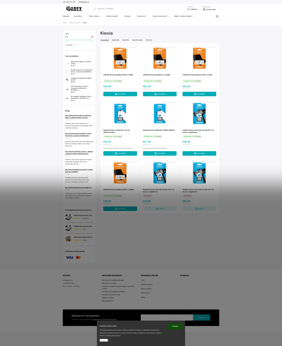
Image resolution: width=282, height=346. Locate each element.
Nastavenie (104, 340)
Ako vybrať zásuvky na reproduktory (78, 188)
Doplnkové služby (107, 298)
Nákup (143, 297)
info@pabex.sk (68, 280)
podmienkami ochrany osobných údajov (104, 319)
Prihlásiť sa (201, 317)
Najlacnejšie (115, 40)
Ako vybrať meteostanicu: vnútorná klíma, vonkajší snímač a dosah (78, 116)
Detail (161, 208)
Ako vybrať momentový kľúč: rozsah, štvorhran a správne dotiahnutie (78, 134)
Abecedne (149, 40)
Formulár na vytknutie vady (111, 295)
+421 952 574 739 (68, 283)
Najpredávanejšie (137, 40)
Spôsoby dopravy (147, 284)
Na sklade (70, 45)
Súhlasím (175, 326)
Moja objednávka (107, 301)
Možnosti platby (146, 289)
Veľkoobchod (145, 293)
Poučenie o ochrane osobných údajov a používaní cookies (118, 287)
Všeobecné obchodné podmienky (113, 280)
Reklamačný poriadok (109, 283)
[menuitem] (67, 16)
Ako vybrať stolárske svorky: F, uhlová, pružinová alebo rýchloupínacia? (79, 153)
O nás (143, 280)
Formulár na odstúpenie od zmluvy (113, 292)
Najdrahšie (125, 40)
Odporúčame (105, 40)
